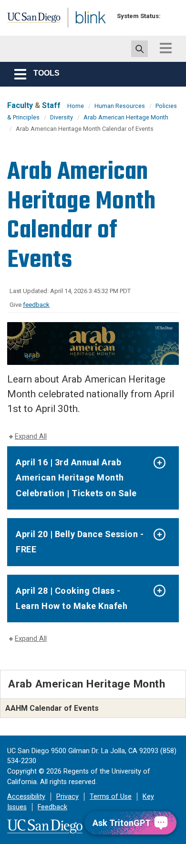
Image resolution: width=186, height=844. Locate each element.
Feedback (52, 807)
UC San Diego (28, 20)
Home (75, 105)
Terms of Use (111, 797)
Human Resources (119, 105)
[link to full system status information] (170, 16)
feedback (36, 304)
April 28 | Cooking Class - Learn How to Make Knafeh (71, 598)
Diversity (61, 117)
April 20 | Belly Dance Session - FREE (80, 541)
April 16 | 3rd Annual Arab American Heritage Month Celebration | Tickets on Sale (76, 477)
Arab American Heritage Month (125, 117)
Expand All (31, 436)
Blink (76, 30)
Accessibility (26, 797)
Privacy (67, 797)
